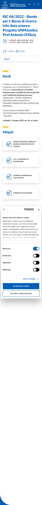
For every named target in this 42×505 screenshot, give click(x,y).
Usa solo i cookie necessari (21, 293)
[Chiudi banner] (38, 209)
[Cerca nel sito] (34, 4)
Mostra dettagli (29, 279)
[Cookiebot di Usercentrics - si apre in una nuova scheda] (25, 209)
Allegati (7, 59)
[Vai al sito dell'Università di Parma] (6, 4)
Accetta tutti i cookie (21, 286)
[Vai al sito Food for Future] (5, 8)
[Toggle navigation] (38, 4)
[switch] (36, 255)
